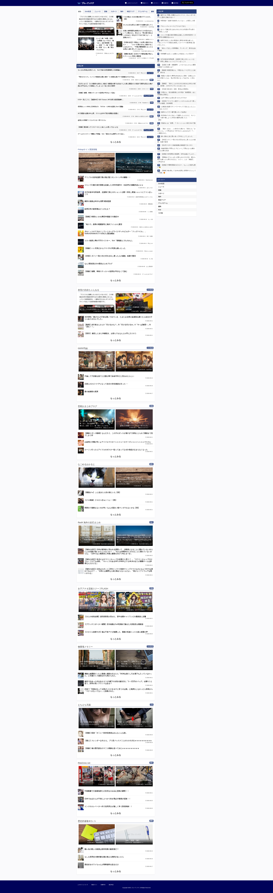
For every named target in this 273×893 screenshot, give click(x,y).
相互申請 (176, 3)
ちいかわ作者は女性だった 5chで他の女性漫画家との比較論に (99, 70)
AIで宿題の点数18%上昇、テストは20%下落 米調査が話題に (98, 113)
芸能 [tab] (105, 11)
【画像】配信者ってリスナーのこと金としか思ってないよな (98, 127)
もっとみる (115, 142)
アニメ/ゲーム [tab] (142, 11)
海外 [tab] (121, 11)
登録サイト (146, 3)
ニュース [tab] (98, 11)
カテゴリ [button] (155, 3)
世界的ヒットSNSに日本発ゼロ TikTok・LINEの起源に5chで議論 (100, 106)
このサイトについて (132, 3)
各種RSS (166, 3)
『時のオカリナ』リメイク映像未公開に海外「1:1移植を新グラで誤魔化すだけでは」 (106, 77)
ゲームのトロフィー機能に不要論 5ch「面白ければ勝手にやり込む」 (101, 134)
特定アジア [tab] (130, 11)
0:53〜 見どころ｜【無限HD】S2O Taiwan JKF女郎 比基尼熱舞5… (100, 99)
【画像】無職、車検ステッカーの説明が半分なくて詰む (96, 93)
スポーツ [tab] (114, 11)
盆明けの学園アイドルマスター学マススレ (92, 120)
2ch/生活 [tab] (88, 11)
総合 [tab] (79, 11)
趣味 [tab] (152, 11)
